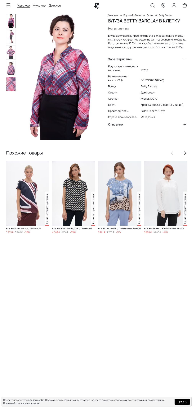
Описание (115, 124)
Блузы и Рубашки (132, 15)
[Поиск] (152, 6)
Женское (23, 5)
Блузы (150, 15)
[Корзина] (184, 6)
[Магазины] (163, 6)
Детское (55, 5)
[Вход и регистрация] (174, 6)
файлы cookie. (37, 400)
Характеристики (120, 59)
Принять (182, 401)
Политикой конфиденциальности (21, 403)
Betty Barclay (165, 15)
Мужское (39, 5)
